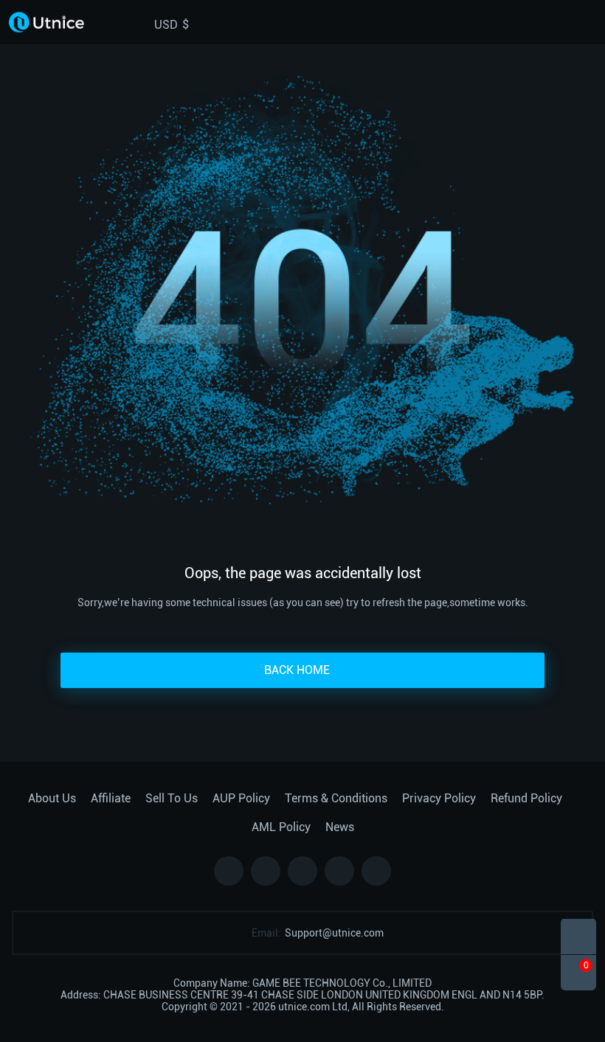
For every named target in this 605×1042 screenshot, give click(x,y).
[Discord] (339, 871)
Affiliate (111, 798)
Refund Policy (526, 798)
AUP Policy (241, 798)
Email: (266, 933)
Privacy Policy (439, 798)
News (339, 827)
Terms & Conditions (336, 798)
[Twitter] (265, 871)
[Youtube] (376, 871)
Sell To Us (171, 798)
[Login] (563, 22)
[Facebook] (228, 871)
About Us (52, 798)
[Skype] (302, 871)
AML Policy (281, 827)
